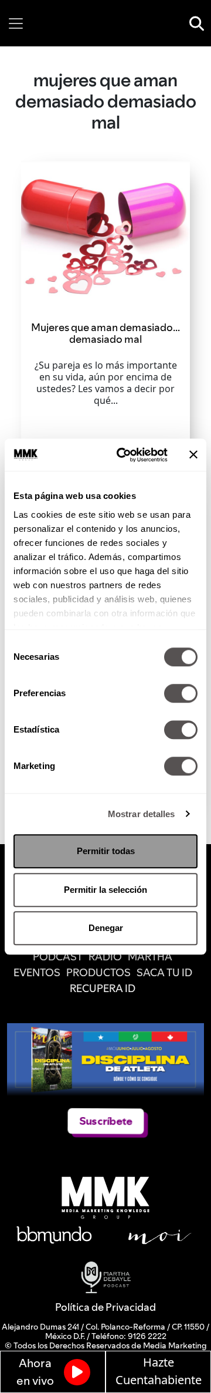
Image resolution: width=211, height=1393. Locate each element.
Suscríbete (105, 1120)
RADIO (105, 956)
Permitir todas (106, 851)
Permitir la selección (105, 890)
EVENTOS (36, 972)
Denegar (106, 928)
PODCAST (58, 956)
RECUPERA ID (102, 988)
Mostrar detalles (141, 814)
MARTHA (150, 956)
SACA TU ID (164, 972)
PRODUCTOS (98, 972)
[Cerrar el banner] (193, 455)
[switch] (181, 693)
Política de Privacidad (105, 1307)
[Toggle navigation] (16, 23)
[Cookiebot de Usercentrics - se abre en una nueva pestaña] (124, 455)
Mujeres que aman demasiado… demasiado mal (105, 333)
